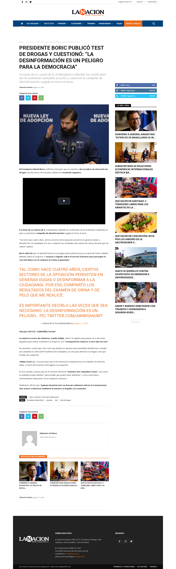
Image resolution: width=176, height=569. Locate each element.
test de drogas (65, 400)
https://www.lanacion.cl (48, 437)
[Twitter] (30, 2)
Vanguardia (105, 23)
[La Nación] (88, 12)
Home (21, 42)
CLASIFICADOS (152, 2)
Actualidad (32, 23)
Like (153, 85)
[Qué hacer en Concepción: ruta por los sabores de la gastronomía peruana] (136, 222)
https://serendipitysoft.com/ (60, 567)
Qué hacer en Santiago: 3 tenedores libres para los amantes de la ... (131, 204)
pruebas (49, 400)
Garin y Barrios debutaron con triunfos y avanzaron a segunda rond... (135, 309)
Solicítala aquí (80, 556)
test (56, 400)
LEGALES (140, 2)
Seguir (152, 90)
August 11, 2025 (80, 323)
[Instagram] (25, 2)
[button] (154, 24)
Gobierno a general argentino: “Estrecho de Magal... (30, 485)
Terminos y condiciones (124, 567)
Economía (76, 23)
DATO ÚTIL (49, 23)
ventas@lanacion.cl (72, 554)
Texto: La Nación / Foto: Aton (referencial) (43, 397)
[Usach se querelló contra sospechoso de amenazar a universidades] (136, 257)
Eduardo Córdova (26, 87)
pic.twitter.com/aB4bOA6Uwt (71, 315)
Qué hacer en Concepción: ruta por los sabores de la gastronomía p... (134, 239)
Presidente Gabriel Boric (35, 400)
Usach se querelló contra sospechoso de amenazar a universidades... (132, 274)
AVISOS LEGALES (133, 23)
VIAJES (119, 23)
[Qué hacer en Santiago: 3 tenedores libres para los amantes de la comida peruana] (95, 471)
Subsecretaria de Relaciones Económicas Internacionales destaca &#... (134, 169)
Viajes (83, 480)
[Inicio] (22, 23)
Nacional (29, 42)
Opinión (62, 23)
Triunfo (91, 23)
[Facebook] (21, 2)
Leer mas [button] (135, 321)
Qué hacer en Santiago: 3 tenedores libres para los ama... (92, 485)
